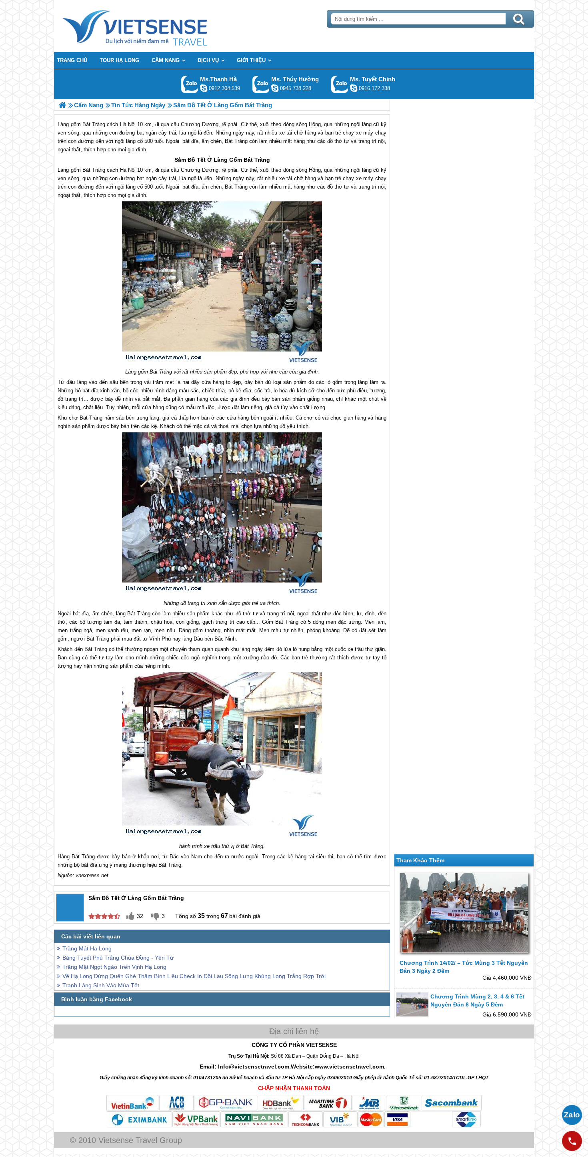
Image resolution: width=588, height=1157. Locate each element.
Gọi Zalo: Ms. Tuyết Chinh (340, 84)
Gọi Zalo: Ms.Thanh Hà (190, 84)
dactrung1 (275, 88)
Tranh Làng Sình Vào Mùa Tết (100, 985)
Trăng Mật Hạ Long (87, 948)
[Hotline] (572, 1141)
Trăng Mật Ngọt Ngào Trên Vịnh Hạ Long (114, 967)
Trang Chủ (155, 26)
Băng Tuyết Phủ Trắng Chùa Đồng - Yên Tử (118, 957)
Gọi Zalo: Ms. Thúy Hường (261, 84)
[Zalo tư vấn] (572, 1115)
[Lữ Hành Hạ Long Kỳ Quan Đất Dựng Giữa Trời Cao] (62, 105)
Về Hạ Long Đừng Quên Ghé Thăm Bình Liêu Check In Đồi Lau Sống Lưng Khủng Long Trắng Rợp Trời (194, 976)
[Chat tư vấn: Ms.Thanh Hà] (204, 88)
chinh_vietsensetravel (354, 88)
